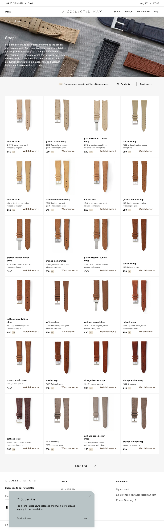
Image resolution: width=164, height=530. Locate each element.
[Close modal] (90, 496)
